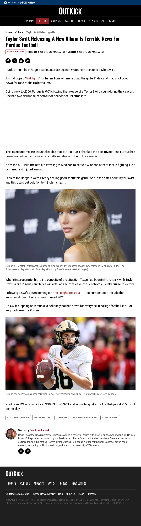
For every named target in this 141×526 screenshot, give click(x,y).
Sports (29, 21)
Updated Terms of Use (17, 494)
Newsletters (96, 21)
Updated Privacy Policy (44, 494)
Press (81, 494)
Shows (81, 21)
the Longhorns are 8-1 (68, 293)
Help (60, 494)
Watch (69, 21)
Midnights (32, 78)
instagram (21, 451)
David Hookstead (15, 51)
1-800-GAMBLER (117, 503)
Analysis (56, 21)
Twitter (14, 60)
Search (112, 21)
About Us (70, 494)
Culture (42, 21)
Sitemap (91, 494)
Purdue (63, 417)
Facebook (8, 60)
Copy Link (27, 60)
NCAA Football (44, 417)
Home (9, 32)
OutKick (70, 10)
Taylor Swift (110, 417)
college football (18, 417)
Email (21, 60)
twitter (28, 451)
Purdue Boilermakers (85, 417)
